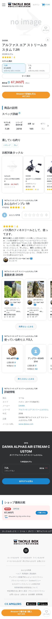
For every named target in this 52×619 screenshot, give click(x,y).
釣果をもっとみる (26, 326)
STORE (47, 5)
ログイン (36, 5)
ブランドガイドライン (36, 591)
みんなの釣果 (26, 570)
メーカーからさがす (14, 561)
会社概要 (31, 594)
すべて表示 (26, 76)
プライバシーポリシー (19, 581)
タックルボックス (9, 531)
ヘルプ (18, 574)
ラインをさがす (39, 558)
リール (22, 531)
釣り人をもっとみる (26, 379)
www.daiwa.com (26, 424)
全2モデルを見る (26, 481)
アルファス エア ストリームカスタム (34, 409)
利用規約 (25, 574)
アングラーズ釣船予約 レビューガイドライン (26, 577)
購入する (42, 513)
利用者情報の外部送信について (26, 587)
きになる (46, 30)
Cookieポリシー (35, 581)
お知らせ (24, 594)
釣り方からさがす (29, 561)
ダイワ (31, 531)
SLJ (15, 145)
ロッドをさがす (13, 558)
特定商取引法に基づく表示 (17, 591)
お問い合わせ (14, 594)
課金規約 (33, 574)
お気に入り (41, 561)
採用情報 (39, 594)
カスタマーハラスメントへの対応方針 (26, 584)
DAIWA (22, 406)
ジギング (7, 145)
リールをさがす (26, 558)
